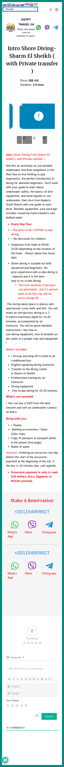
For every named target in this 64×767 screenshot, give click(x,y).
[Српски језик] (27, 4)
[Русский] (22, 4)
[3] (17, 705)
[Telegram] (55, 27)
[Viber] (47, 27)
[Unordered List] (30, 679)
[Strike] (21, 679)
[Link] (42, 679)
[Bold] (9, 679)
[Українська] (36, 4)
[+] (50, 679)
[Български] (5, 4)
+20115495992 (31, 552)
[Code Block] (38, 679)
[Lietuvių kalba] (13, 4)
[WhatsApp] (38, 27)
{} (46, 679)
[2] (12, 705)
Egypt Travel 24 (26, 22)
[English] (9, 4)
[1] (7, 705)
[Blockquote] (34, 679)
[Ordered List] (26, 679)
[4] (21, 705)
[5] (26, 705)
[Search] (51, 10)
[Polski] (18, 4)
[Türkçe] (31, 4)
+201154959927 (32, 511)
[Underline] (17, 679)
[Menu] (56, 9)
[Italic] (13, 679)
